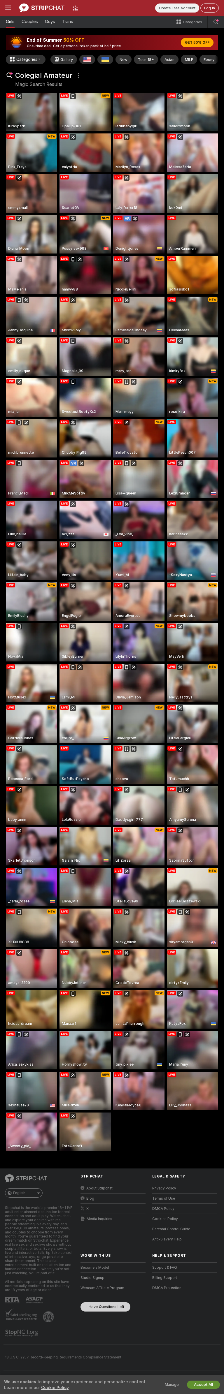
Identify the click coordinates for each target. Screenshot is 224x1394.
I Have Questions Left (105, 1307)
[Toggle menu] (8, 8)
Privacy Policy (164, 1188)
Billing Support (164, 1278)
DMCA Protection (166, 1288)
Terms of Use (163, 1198)
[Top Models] (75, 8)
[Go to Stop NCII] (22, 1333)
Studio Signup (92, 1278)
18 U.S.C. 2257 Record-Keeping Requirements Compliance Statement (63, 1357)
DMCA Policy (163, 1209)
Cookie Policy (55, 1387)
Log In (209, 8)
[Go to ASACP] (34, 1300)
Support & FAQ (164, 1267)
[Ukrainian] (105, 59)
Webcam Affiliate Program (102, 1288)
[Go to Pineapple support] (49, 1316)
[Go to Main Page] (41, 8)
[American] (87, 59)
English (19, 1193)
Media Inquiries (99, 1219)
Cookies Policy (165, 1219)
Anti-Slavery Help (167, 1239)
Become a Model (94, 1267)
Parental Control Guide (171, 1229)
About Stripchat (99, 1188)
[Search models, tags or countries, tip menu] (216, 22)
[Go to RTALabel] (13, 1300)
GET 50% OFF (197, 43)
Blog (90, 1198)
